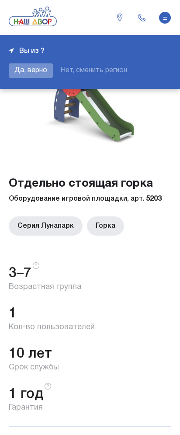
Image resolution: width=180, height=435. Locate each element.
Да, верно (30, 70)
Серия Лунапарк (45, 226)
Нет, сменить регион (93, 70)
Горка (105, 226)
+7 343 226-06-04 (141, 17)
